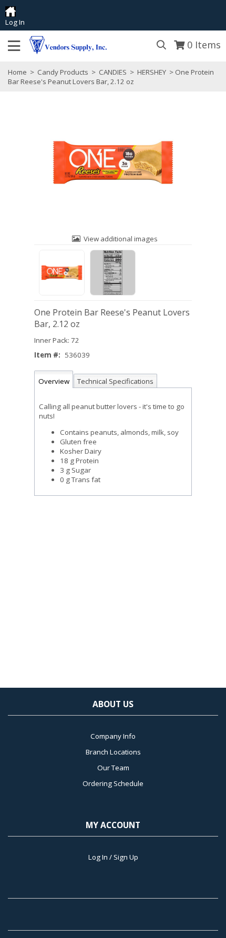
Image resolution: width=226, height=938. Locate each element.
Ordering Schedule (113, 783)
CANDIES (112, 72)
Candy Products (63, 72)
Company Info (113, 736)
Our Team (113, 767)
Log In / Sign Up (113, 857)
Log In (15, 22)
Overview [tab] (53, 381)
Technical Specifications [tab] (115, 381)
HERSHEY (152, 72)
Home (17, 72)
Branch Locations (113, 752)
